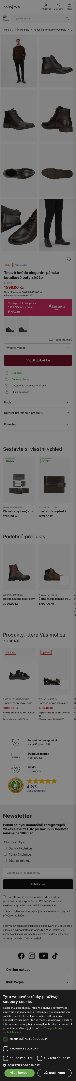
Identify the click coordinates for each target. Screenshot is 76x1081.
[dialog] (38, 540)
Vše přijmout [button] (19, 1073)
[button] (38, 1065)
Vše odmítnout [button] (54, 1073)
